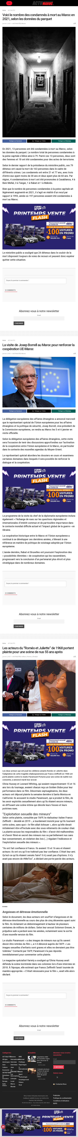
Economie (5, 1070)
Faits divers (4, 1084)
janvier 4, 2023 (6, 23)
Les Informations (15, 1075)
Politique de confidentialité (62, 1098)
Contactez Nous (61, 1084)
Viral (20, 1085)
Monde (13, 1086)
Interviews (14, 1065)
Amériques (6, 1062)
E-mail (39, 315)
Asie (3, 1065)
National (21, 1059)
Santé (21, 1071)
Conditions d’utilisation (61, 1101)
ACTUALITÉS (11, 10)
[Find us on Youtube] (60, 1077)
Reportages (23, 1065)
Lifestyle (35, 656)
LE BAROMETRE (15, 1070)
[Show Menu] (3, 3)
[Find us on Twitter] (57, 1077)
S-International (23, 1068)
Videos (21, 1082)
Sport (20, 1074)
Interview (14, 1062)
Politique (22, 1062)
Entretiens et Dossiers (5, 1077)
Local (12, 1081)
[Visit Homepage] (43, 3)
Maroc (23, 23)
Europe (4, 1081)
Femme (29, 656)
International (15, 1059)
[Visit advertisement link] (39, 226)
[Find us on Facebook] (53, 1077)
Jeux (12, 1067)
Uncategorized (24, 1079)
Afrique (4, 1059)
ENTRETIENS (6, 1072)
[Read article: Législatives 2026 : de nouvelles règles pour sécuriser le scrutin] (32, 1059)
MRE (20, 1057)
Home (4, 10)
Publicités (56, 1095)
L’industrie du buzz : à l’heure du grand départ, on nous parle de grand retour (43, 1072)
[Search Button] (75, 3)
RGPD (55, 1103)
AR (9, 3)
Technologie (23, 1077)
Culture (23, 656)
